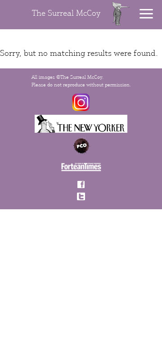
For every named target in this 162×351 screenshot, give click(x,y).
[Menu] (146, 13)
